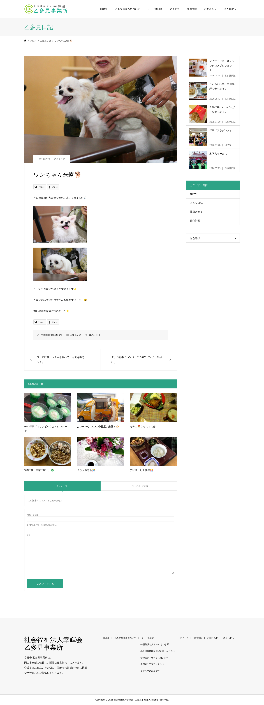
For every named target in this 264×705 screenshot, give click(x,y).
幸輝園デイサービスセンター (154, 657)
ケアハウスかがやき (150, 670)
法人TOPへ (230, 9)
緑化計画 (195, 220)
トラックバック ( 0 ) (139, 486)
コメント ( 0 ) (62, 486)
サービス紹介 (154, 9)
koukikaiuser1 (55, 334)
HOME (104, 9)
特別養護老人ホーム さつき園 (154, 644)
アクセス (175, 9)
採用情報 (192, 9)
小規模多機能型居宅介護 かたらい (157, 651)
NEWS (193, 194)
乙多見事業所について (127, 9)
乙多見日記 (59, 159)
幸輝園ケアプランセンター (153, 664)
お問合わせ (210, 9)
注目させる (196, 211)
